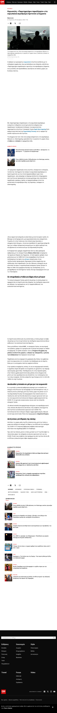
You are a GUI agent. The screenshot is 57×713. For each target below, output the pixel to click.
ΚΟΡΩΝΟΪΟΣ (18, 489)
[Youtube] (54, 691)
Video (33, 672)
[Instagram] (51, 691)
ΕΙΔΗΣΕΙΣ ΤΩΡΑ (25, 492)
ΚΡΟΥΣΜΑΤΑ (11, 494)
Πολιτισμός (34, 648)
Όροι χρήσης (4, 700)
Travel (42, 2)
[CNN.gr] (2, 2)
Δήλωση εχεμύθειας (14, 700)
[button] (55, 2)
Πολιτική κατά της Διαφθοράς (27, 700)
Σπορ (46, 2)
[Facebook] (44, 691)
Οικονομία (20, 2)
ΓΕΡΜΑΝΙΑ (39, 489)
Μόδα (32, 651)
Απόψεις (19, 679)
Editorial (18, 676)
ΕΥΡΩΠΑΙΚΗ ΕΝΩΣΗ (29, 489)
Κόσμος (30, 2)
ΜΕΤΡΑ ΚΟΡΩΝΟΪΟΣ (13, 492)
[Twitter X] (48, 691)
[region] (28, 96)
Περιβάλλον (5, 664)
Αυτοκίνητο (34, 654)
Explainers (19, 682)
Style (34, 2)
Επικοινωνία (39, 700)
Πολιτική (14, 2)
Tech (49, 2)
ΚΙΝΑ (46, 492)
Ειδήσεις (9, 2)
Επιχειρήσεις (20, 651)
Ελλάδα (25, 2)
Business (19, 657)
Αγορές (18, 648)
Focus (38, 2)
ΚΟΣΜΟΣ (9, 8)
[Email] (19, 23)
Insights (18, 654)
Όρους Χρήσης (8, 708)
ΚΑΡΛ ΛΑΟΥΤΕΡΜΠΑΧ (36, 492)
